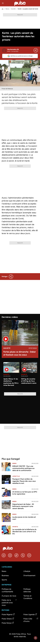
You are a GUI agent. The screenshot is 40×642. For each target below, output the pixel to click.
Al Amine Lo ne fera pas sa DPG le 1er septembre (24, 493)
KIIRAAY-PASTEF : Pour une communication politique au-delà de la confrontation (23, 468)
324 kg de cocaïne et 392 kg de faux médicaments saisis (28, 381)
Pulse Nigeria (7, 614)
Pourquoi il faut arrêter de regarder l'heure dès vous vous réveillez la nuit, (24, 481)
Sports (15, 526)
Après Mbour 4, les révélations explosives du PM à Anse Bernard (10, 382)
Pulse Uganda (29, 614)
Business (5, 575)
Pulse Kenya (6, 623)
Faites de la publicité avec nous (7, 602)
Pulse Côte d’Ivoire (27, 620)
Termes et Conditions (27, 597)
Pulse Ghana (7, 619)
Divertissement (29, 575)
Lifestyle (16, 476)
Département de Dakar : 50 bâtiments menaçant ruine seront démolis (23, 506)
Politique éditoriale (27, 590)
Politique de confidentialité (7, 590)
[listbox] (20, 376)
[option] (11, 376)
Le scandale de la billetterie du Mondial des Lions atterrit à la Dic (24, 531)
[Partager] (36, 50)
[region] (20, 376)
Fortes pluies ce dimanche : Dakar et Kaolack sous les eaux (19, 353)
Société (13, 9)
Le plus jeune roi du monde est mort (24, 518)
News (7, 9)
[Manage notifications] (35, 638)
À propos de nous (9, 596)
